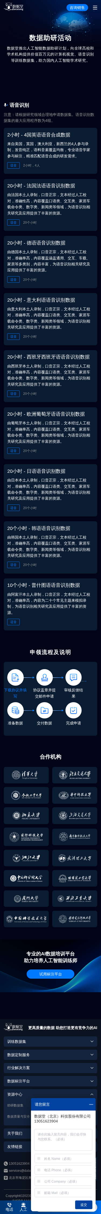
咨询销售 (77, 7)
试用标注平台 (50, 974)
